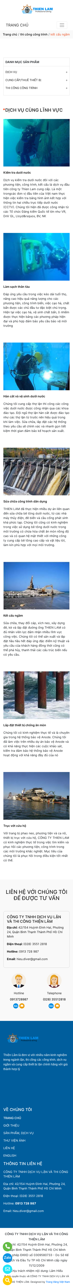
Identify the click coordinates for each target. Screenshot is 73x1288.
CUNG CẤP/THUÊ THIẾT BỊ (23, 80)
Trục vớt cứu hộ (14, 826)
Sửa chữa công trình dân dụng (25, 501)
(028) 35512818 (54, 999)
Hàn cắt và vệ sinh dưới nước (24, 396)
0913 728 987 (29, 951)
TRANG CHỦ (17, 25)
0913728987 (19, 999)
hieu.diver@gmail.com (32, 959)
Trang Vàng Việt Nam (58, 1281)
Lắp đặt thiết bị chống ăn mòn (24, 725)
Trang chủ (10, 34)
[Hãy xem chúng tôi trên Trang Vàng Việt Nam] (5, 1280)
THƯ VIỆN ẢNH (14, 1140)
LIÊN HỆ (9, 1148)
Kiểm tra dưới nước (17, 172)
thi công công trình (34, 34)
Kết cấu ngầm (13, 615)
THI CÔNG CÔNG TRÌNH (21, 88)
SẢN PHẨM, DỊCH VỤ (18, 1133)
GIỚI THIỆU (11, 1125)
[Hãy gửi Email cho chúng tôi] (5, 1269)
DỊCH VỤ (11, 72)
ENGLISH (9, 1155)
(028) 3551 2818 (35, 944)
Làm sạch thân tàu (16, 286)
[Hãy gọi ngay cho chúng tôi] (5, 1246)
